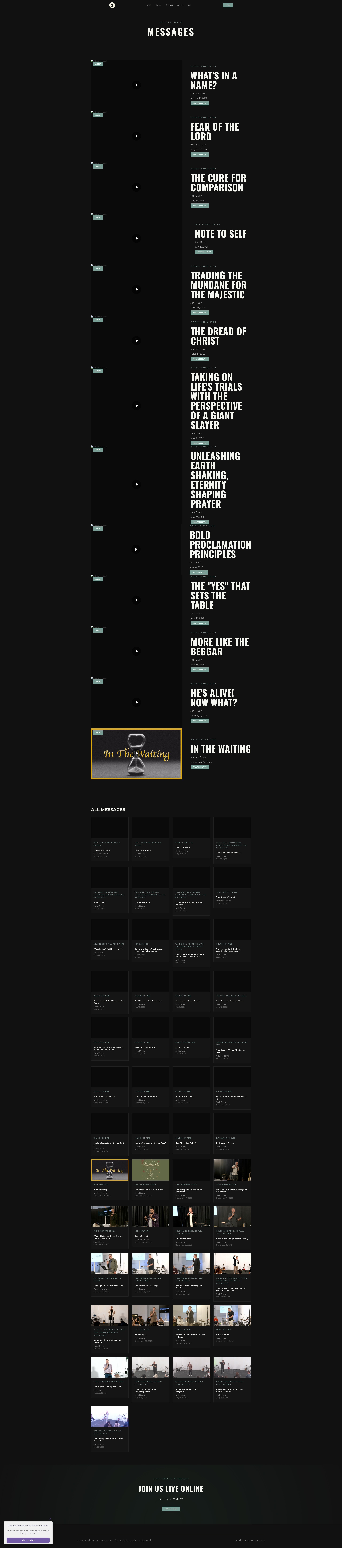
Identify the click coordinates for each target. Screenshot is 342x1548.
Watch (180, 5)
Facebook (260, 1540)
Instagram (249, 1540)
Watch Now (199, 103)
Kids (189, 5)
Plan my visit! (28, 1540)
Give (228, 5)
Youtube (239, 1540)
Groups (169, 5)
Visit (149, 5)
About (158, 5)
